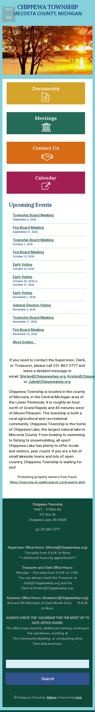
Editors (51, 697)
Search (47, 678)
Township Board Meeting (33, 215)
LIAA (78, 697)
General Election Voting (32, 305)
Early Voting (22, 264)
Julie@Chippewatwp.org (49, 381)
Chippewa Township (47, 7)
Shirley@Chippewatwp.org (43, 376)
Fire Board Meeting (28, 228)
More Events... (24, 342)
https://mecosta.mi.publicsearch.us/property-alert (47, 482)
